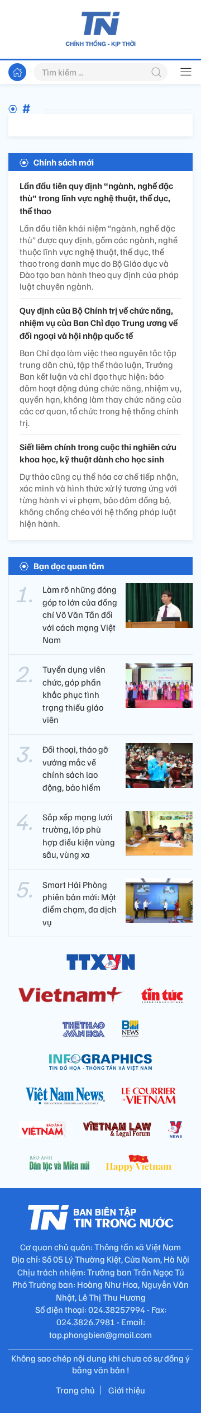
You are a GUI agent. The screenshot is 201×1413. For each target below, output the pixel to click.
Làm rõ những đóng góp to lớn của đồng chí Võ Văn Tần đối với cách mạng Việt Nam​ (79, 614)
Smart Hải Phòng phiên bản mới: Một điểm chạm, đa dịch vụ (79, 903)
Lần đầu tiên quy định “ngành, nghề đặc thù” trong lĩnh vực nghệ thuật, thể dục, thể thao (96, 198)
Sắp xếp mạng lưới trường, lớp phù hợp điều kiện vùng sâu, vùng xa (78, 835)
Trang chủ (75, 1390)
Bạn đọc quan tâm (69, 565)
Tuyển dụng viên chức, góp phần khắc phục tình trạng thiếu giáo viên (74, 694)
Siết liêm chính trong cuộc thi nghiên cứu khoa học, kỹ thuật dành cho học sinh (98, 453)
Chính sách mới (64, 162)
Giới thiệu (126, 1390)
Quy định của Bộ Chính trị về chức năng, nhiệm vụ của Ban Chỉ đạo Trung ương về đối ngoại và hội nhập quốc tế (99, 323)
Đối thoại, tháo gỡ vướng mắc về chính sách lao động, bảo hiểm (75, 768)
